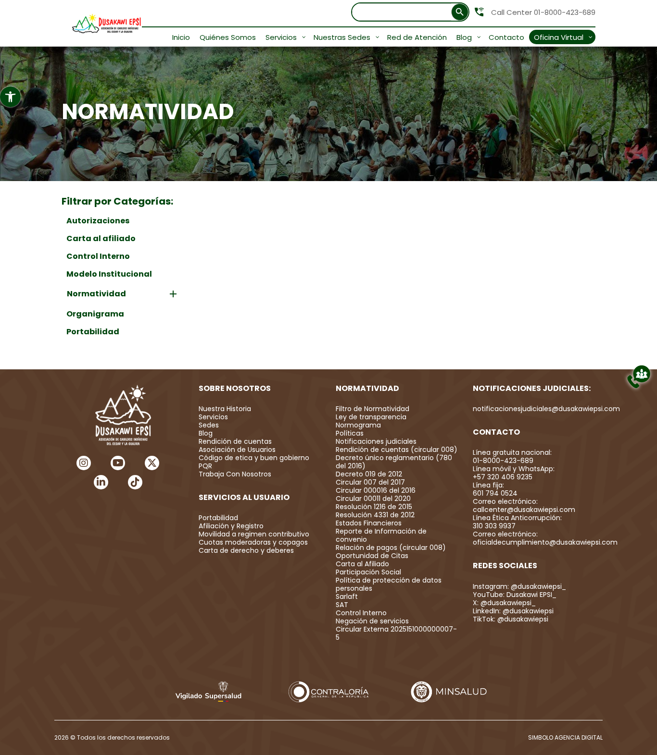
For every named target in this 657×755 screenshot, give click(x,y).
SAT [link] (342, 604)
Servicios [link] (213, 417)
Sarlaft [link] (347, 596)
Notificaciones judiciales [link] (376, 441)
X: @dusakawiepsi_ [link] (504, 603)
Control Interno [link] (361, 613)
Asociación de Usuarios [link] (237, 449)
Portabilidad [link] (218, 518)
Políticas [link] (350, 433)
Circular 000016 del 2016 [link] (376, 490)
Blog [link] (206, 433)
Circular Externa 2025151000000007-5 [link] (396, 633)
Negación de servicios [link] (372, 621)
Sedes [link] (209, 425)
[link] (10, 96)
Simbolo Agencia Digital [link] (565, 738)
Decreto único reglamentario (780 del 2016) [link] (394, 462)
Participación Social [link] (368, 572)
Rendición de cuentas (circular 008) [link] (396, 449)
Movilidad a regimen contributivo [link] (254, 534)
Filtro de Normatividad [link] (372, 409)
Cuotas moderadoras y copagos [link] (253, 542)
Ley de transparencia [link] (371, 417)
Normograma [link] (358, 425)
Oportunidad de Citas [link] (372, 555)
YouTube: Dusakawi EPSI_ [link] (514, 594)
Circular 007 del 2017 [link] (370, 482)
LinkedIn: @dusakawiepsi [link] (513, 611)
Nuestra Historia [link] (225, 409)
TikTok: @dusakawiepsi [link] (510, 619)
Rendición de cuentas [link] (235, 441)
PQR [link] (205, 466)
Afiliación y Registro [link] (231, 526)
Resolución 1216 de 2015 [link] (374, 506)
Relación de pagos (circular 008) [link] (391, 547)
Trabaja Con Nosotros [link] (235, 474)
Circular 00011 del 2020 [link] (373, 498)
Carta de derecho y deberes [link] (246, 550)
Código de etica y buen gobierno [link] (254, 458)
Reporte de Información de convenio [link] (381, 535)
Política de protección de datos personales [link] (389, 584)
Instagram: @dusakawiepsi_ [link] (519, 586)
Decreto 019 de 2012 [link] (369, 474)
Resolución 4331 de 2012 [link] (375, 515)
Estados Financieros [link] (369, 523)
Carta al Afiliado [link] (362, 564)
